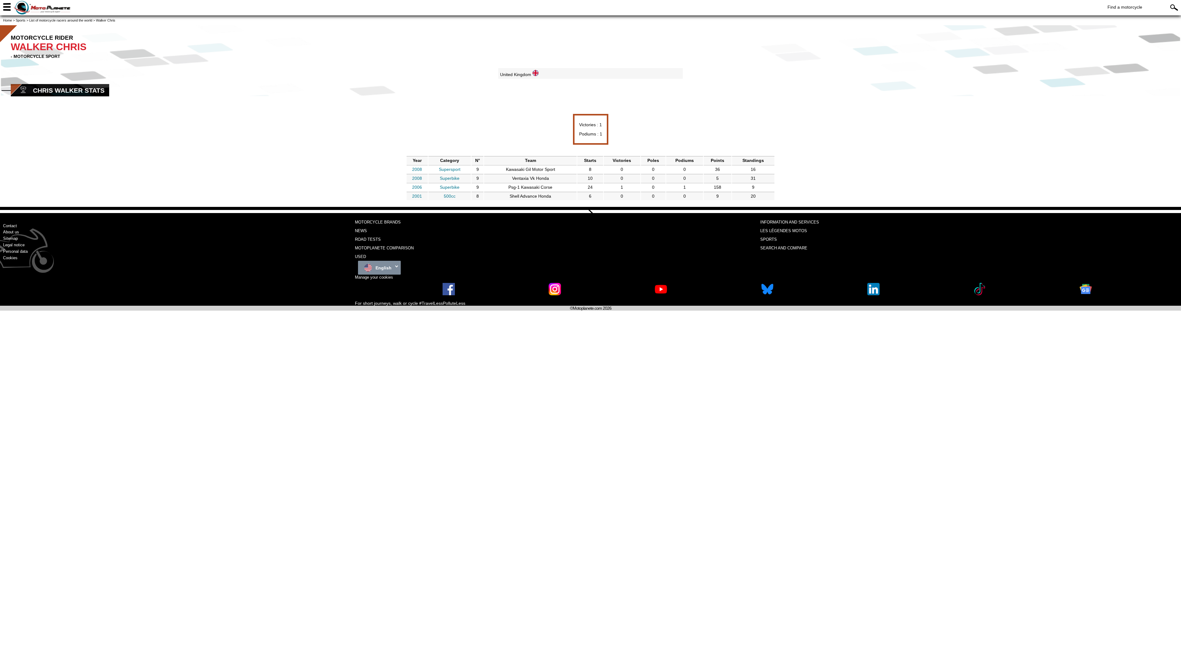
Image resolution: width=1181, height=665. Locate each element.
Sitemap (10, 238)
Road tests (368, 239)
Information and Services (789, 222)
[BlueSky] (767, 294)
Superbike (449, 178)
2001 (417, 196)
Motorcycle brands (378, 222)
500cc (449, 196)
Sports (768, 239)
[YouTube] (661, 294)
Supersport (449, 169)
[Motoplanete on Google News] (1086, 294)
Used (360, 256)
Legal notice (14, 245)
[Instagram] (555, 294)
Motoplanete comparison (384, 248)
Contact (10, 226)
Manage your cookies (374, 277)
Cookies (10, 258)
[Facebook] (449, 294)
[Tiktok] (979, 294)
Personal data (15, 251)
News (361, 230)
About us (11, 232)
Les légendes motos (783, 230)
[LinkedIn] (873, 294)
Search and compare (783, 248)
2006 (417, 187)
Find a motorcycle (1124, 7)
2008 (417, 169)
